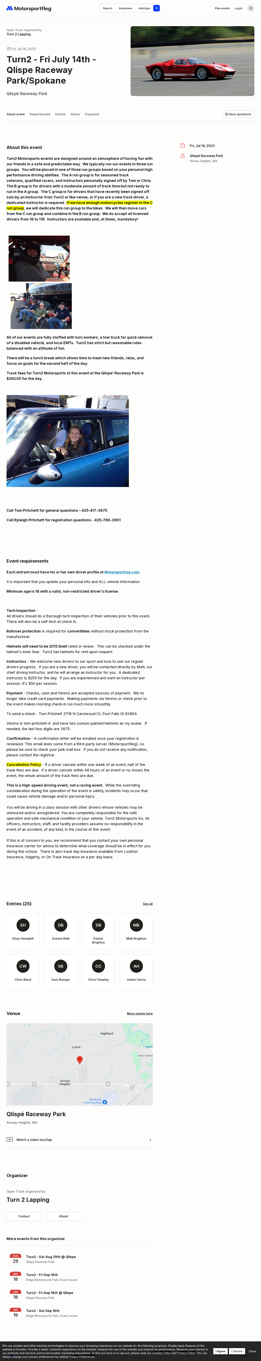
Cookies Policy (161, 1352)
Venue (75, 114)
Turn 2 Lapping (19, 34)
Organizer (92, 114)
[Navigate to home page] (29, 8)
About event (16, 114)
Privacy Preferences (82, 1356)
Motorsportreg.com (121, 572)
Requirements (40, 114)
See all (148, 903)
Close (252, 1351)
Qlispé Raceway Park (27, 93)
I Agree (220, 1351)
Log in (238, 8)
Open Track (15, 30)
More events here (140, 1013)
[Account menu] (250, 8)
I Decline (237, 1351)
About (63, 1216)
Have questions (240, 114)
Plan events (222, 8)
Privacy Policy (186, 1352)
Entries (60, 114)
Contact (24, 1216)
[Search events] (156, 8)
